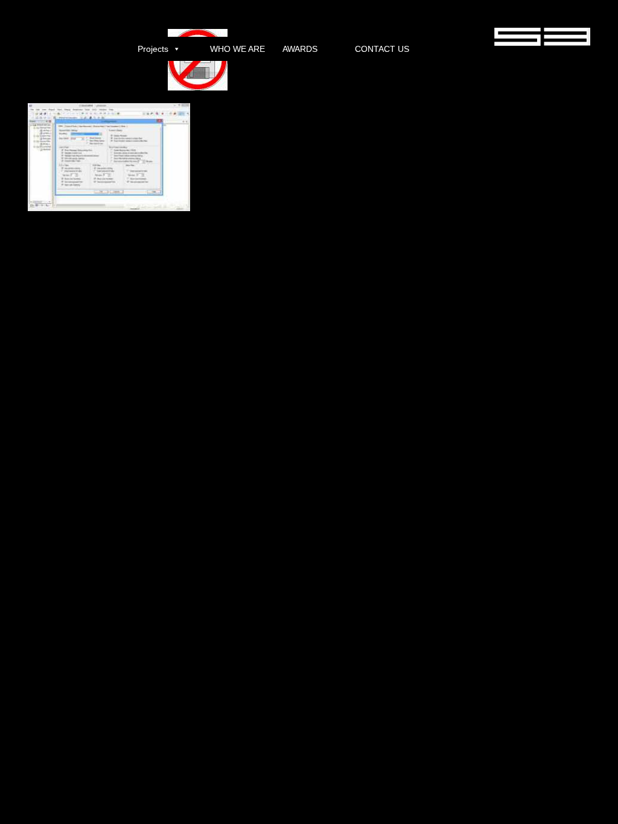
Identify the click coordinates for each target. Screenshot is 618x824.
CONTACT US (382, 49)
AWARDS (299, 49)
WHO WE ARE (237, 49)
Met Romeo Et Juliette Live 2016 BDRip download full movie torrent (230, 292)
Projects (153, 49)
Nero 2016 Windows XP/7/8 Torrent (58, 292)
